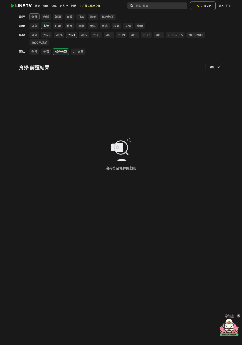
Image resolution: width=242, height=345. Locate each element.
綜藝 (54, 6)
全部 (34, 16)
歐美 (93, 16)
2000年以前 (39, 42)
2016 (158, 35)
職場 (140, 26)
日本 (81, 16)
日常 (58, 26)
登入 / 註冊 (225, 6)
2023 (71, 35)
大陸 (70, 16)
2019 (121, 35)
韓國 (58, 16)
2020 (108, 35)
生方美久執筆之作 (90, 6)
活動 (73, 6)
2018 (133, 35)
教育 (70, 26)
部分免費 (61, 51)
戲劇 (37, 6)
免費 (46, 51)
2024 (59, 35)
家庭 (105, 26)
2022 (84, 35)
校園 (116, 26)
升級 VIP (206, 6)
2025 (46, 35)
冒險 (93, 26)
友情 (128, 26)
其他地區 (108, 16)
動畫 (45, 6)
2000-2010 (195, 35)
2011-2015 (175, 35)
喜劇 (81, 26)
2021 (96, 35)
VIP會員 (78, 51)
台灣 (46, 16)
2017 (146, 35)
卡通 (46, 26)
